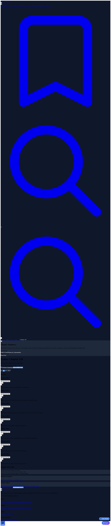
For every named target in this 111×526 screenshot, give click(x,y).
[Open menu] (1, 338)
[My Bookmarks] (55, 115)
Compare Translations (12, 367)
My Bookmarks (27, 508)
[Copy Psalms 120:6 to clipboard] (1, 446)
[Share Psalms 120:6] (2, 446)
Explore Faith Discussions (19, 486)
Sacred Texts (4, 339)
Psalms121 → (12, 479)
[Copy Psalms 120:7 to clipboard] (1, 459)
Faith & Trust (4, 352)
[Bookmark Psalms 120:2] (1, 397)
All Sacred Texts (5, 502)
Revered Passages (19, 5)
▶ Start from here (5, 381)
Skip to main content (6, 1)
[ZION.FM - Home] (55, 3)
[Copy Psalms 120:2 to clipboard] (1, 395)
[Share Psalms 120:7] (2, 459)
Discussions (44, 5)
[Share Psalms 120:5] (2, 433)
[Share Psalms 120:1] (2, 383)
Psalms (18, 339)
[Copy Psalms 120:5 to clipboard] (1, 433)
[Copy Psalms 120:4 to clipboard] (1, 421)
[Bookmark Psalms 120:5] (1, 435)
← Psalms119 (4, 479)
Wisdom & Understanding (14, 352)
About (48, 5)
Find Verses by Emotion (7, 486)
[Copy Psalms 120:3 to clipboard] (1, 408)
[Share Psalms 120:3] (2, 408)
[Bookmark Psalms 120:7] (1, 461)
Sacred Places (37, 5)
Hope (2, 355)
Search (11, 515)
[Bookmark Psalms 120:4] (1, 423)
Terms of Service (12, 520)
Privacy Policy (4, 520)
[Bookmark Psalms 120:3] (1, 410)
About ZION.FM (5, 515)
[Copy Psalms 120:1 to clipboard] (1, 383)
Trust (4, 355)
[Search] (55, 225)
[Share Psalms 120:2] (2, 395)
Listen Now (4, 5)
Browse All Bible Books (32, 486)
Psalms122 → (19, 479)
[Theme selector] (3, 523)
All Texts (9, 5)
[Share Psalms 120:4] (2, 421)
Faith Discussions (18, 508)
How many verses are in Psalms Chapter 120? (14, 472)
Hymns (13, 5)
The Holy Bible (12, 339)
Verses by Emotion (29, 5)
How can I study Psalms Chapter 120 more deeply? (15, 473)
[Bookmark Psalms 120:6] (1, 448)
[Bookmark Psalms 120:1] (1, 384)
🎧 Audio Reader (104, 518)
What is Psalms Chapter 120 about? (11, 470)
